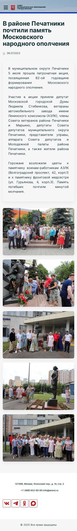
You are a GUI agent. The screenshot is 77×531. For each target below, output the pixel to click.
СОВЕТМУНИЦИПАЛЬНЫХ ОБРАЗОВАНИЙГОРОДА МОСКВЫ (31, 7)
